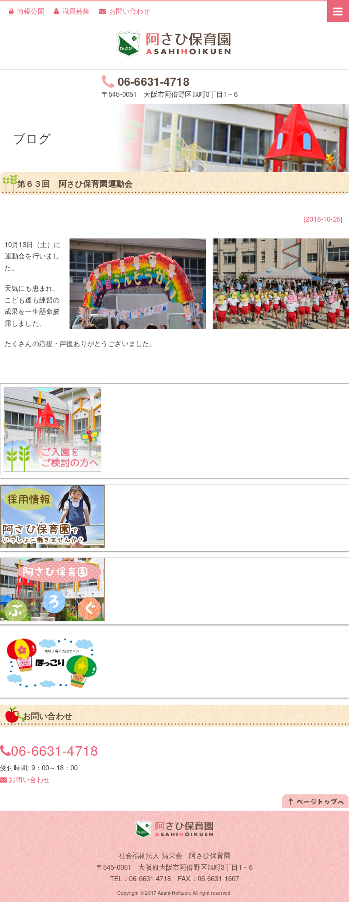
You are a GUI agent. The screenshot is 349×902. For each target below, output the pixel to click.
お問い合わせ (129, 10)
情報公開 (31, 10)
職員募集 (76, 10)
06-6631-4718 (153, 81)
